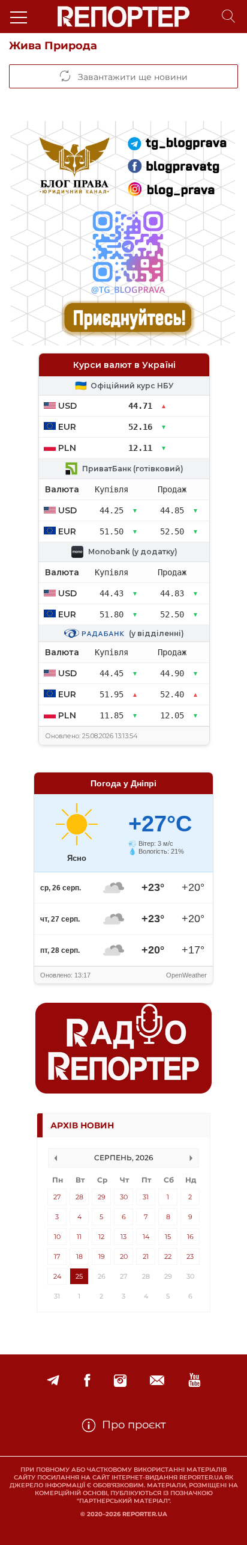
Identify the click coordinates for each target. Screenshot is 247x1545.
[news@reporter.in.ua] (157, 1380)
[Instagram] (120, 1380)
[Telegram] (53, 1380)
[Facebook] (87, 1380)
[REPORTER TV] (194, 1380)
